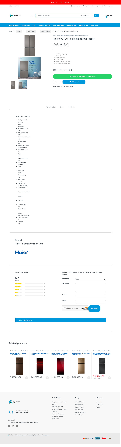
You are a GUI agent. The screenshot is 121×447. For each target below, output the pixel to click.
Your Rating (65, 278)
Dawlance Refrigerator (15, 350)
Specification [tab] (51, 107)
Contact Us (100, 404)
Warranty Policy (78, 404)
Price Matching (78, 409)
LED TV (34, 25)
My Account (109, 6)
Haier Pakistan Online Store (65, 86)
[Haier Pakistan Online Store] (21, 252)
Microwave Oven (71, 25)
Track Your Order (89, 6)
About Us (99, 402)
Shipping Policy (78, 407)
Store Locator (76, 6)
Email (64, 300)
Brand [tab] (62, 107)
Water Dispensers (58, 25)
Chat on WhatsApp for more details (84, 76)
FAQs (98, 407)
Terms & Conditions (79, 412)
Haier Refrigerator (77, 35)
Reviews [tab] (71, 107)
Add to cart (75, 82)
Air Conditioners (14, 25)
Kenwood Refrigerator (63, 350)
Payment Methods (57, 406)
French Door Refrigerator (67, 35)
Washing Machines (44, 25)
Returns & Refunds (79, 402)
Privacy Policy (78, 415)
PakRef (11, 435)
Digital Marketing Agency (41, 435)
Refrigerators (26, 25)
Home (10, 31)
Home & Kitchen (83, 25)
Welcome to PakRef (14, 6)
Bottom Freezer (45, 31)
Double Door (24, 350)
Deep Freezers (95, 25)
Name (64, 295)
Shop (99, 6)
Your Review (65, 283)
